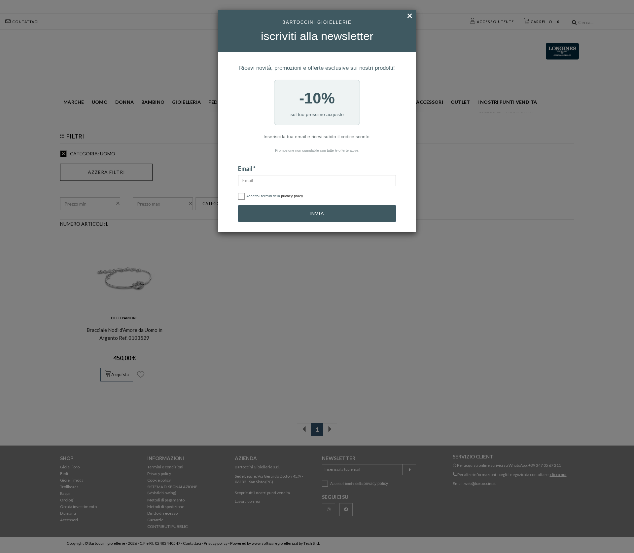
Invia (316, 213)
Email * (247, 168)
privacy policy (292, 196)
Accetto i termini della (274, 196)
